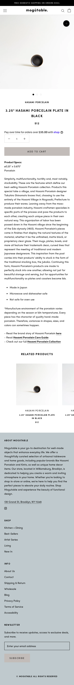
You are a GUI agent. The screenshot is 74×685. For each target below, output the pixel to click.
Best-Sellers (11, 533)
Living (7, 545)
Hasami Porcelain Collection (44, 341)
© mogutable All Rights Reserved (36, 676)
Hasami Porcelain (37, 102)
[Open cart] (69, 10)
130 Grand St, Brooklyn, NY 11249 (22, 501)
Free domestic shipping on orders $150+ (37, 3)
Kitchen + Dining (13, 527)
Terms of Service (13, 606)
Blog (7, 594)
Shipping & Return (14, 583)
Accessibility (11, 612)
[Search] (62, 10)
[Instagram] (5, 508)
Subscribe (17, 658)
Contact (9, 577)
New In (8, 551)
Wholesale (10, 589)
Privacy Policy (12, 600)
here (58, 333)
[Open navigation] (5, 10)
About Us (9, 571)
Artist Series (11, 539)
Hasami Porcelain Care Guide (30, 337)
